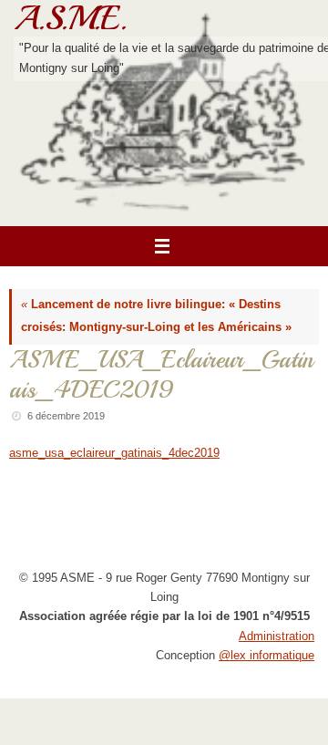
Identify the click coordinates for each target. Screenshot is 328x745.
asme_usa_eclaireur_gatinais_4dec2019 (114, 453)
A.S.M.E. (70, 18)
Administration (276, 636)
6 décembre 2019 (66, 415)
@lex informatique (266, 655)
